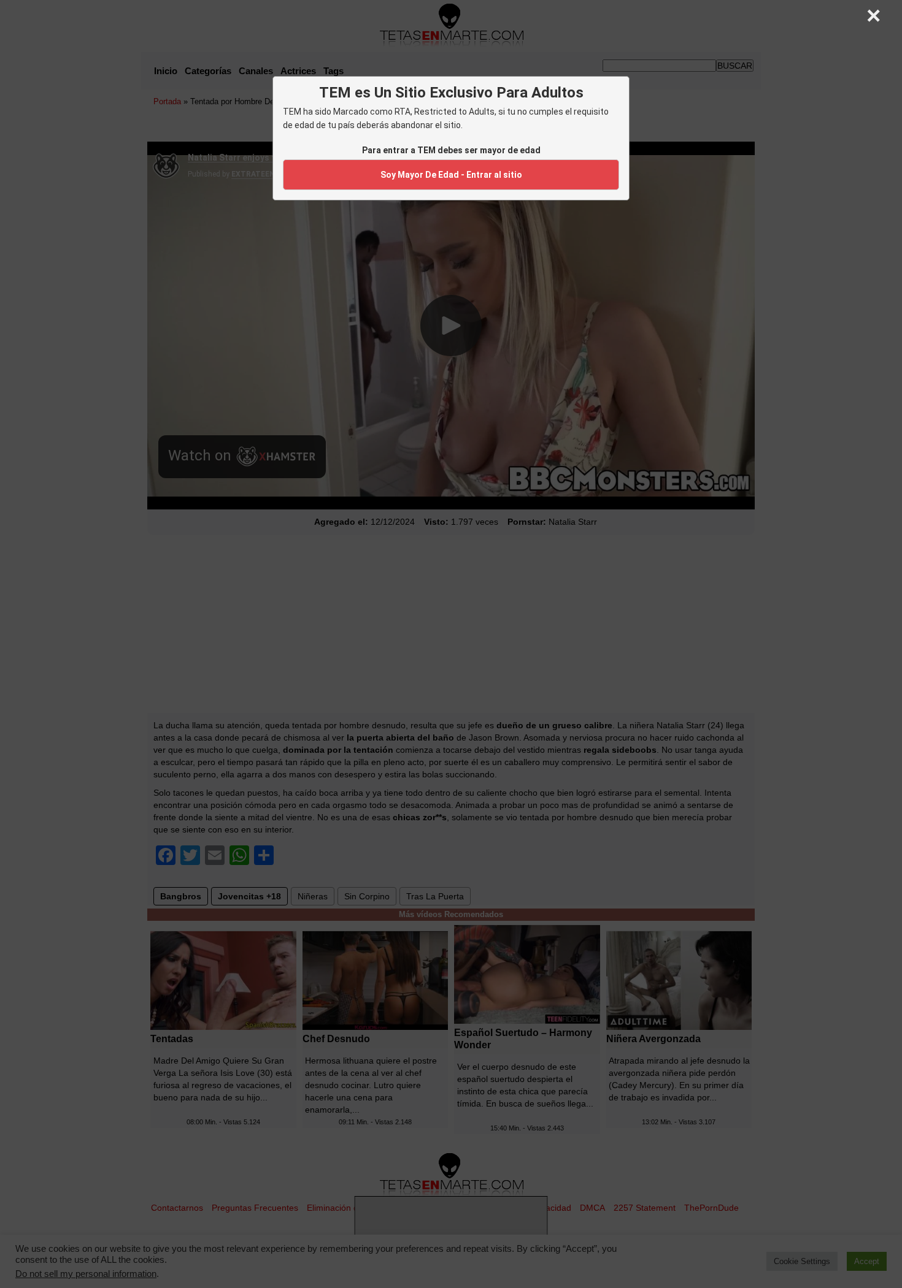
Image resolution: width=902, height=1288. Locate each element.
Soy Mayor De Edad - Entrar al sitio (451, 175)
